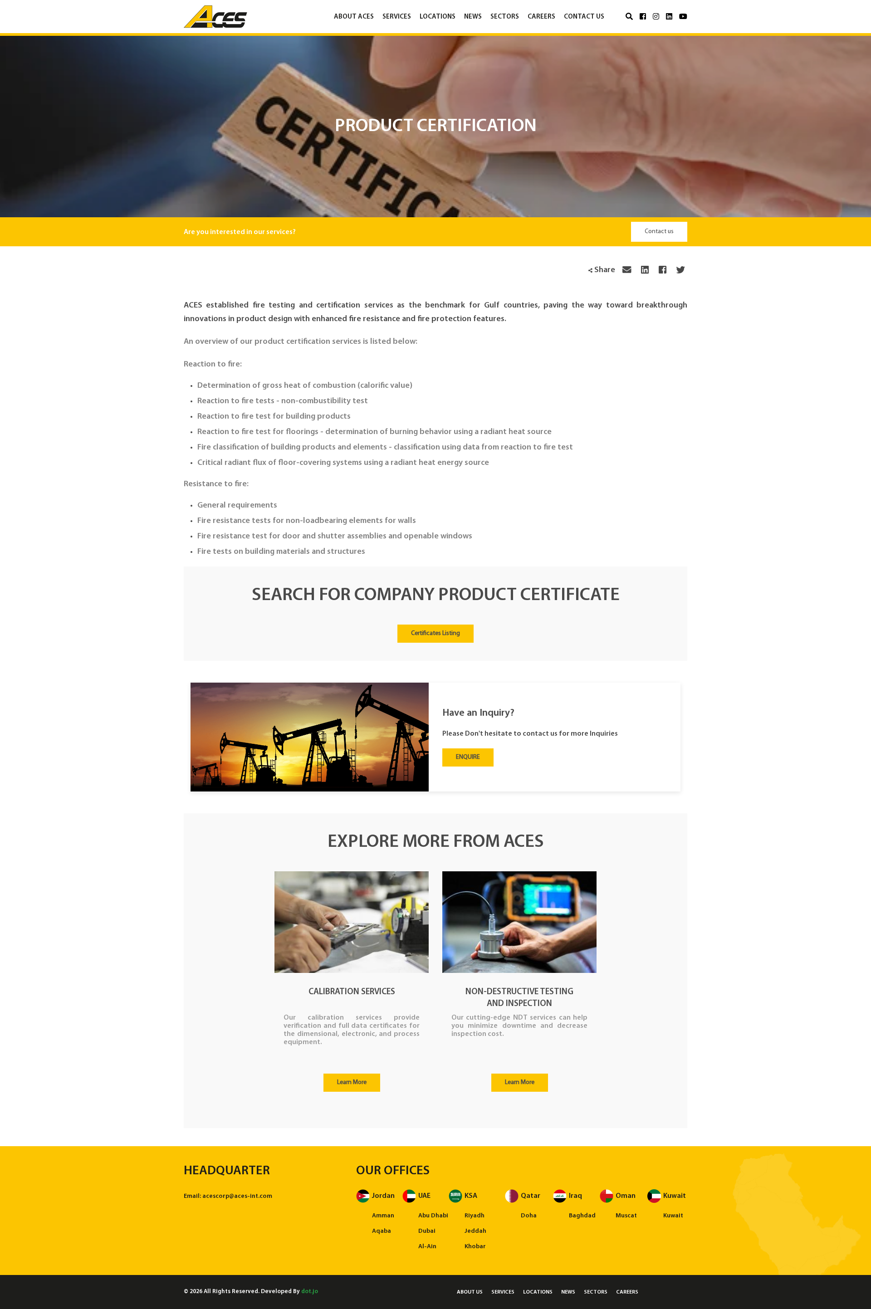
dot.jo (309, 1291)
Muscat (626, 1215)
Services (396, 17)
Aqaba (381, 1231)
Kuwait (673, 1215)
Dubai (427, 1231)
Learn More (352, 1082)
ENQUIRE (468, 757)
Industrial (403, 37)
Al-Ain (427, 1246)
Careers (541, 17)
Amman (383, 1215)
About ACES (354, 17)
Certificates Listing (435, 633)
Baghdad (582, 1215)
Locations (437, 17)
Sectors (504, 17)
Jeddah (475, 1231)
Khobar (475, 1246)
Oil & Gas (510, 37)
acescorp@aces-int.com (237, 1196)
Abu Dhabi (433, 1215)
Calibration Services (351, 992)
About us (470, 1292)
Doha (529, 1215)
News (473, 17)
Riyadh (474, 1215)
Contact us (584, 17)
